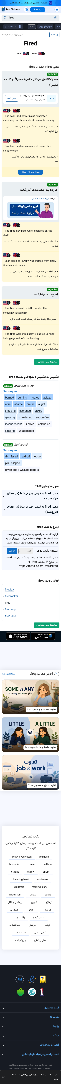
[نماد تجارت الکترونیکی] (32, 979)
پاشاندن (20, 917)
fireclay (9, 589)
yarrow (30, 872)
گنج (31, 910)
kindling (10, 430)
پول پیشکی (40, 940)
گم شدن (47, 910)
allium (46, 872)
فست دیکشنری (23, 1065)
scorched (25, 410)
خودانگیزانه (15, 925)
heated (35, 397)
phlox (33, 895)
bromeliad (14, 864)
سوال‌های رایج (45, 26)
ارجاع (32, 26)
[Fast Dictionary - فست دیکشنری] (11, 9)
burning (22, 397)
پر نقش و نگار (15, 902)
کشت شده (20, 933)
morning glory (39, 887)
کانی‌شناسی (40, 933)
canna (32, 864)
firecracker (11, 596)
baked (38, 410)
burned (9, 397)
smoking (10, 410)
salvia (48, 895)
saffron (47, 864)
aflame (18, 404)
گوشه (48, 925)
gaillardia (19, 887)
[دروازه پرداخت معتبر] (43, 979)
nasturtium (15, 895)
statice (15, 872)
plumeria (44, 857)
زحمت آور (15, 910)
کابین (34, 902)
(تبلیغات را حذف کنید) (40, 198)
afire (8, 404)
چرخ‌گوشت (20, 940)
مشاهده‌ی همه (8, 674)
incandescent (13, 424)
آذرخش (32, 925)
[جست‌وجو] (5, 17)
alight (41, 404)
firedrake (10, 616)
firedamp (10, 609)
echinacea (42, 880)
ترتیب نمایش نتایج (11, 26)
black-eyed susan (22, 857)
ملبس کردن (39, 917)
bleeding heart (21, 880)
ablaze (47, 397)
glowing (10, 417)
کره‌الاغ (49, 902)
